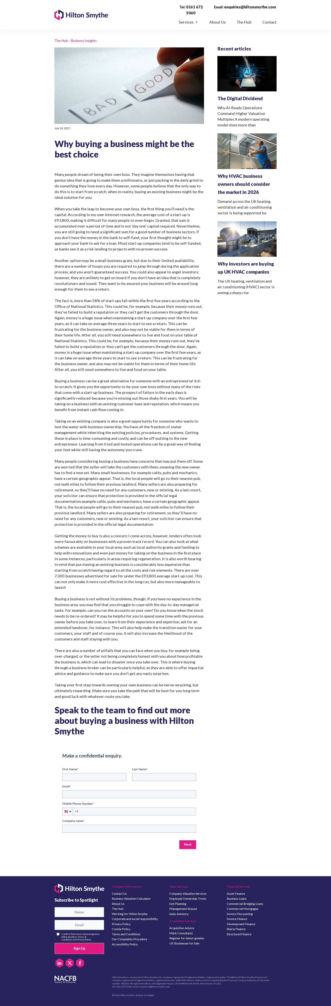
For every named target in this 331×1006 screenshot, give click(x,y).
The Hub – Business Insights (76, 40)
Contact (269, 22)
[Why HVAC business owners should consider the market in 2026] (247, 151)
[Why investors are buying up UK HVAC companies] (247, 239)
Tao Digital (148, 995)
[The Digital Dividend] (247, 73)
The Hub (244, 22)
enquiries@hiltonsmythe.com (250, 7)
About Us (217, 22)
